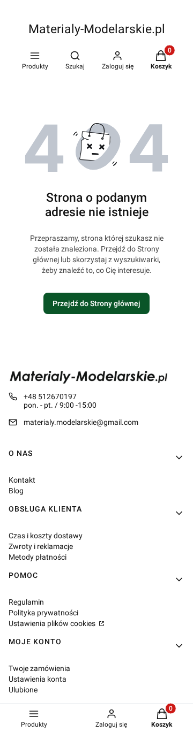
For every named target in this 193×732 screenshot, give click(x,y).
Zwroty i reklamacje (41, 546)
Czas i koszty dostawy (46, 535)
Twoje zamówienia (39, 668)
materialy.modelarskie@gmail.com (81, 422)
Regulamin (26, 602)
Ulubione (23, 689)
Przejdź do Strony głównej (96, 303)
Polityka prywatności (43, 612)
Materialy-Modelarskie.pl (96, 29)
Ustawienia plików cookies (53, 623)
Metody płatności (37, 557)
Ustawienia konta (37, 679)
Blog (16, 490)
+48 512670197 (50, 396)
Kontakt (22, 480)
